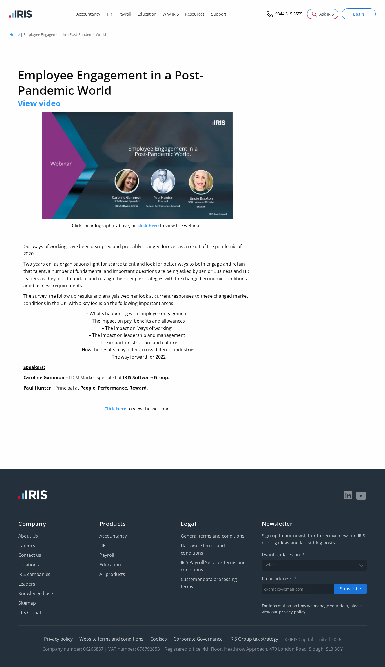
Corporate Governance (198, 639)
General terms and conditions (212, 536)
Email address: (279, 578)
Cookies (158, 639)
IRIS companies (34, 574)
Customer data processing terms (209, 583)
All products (112, 574)
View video (39, 103)
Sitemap (27, 603)
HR (102, 545)
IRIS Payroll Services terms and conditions (213, 566)
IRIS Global (29, 612)
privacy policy (292, 612)
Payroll (106, 555)
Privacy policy (58, 639)
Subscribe (350, 589)
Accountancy (113, 536)
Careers (26, 545)
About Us (28, 536)
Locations (28, 565)
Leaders (26, 584)
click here (148, 225)
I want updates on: (283, 554)
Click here (115, 409)
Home (14, 34)
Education (110, 565)
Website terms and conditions (111, 639)
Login (358, 14)
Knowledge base (35, 593)
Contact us (29, 555)
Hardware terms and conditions (203, 549)
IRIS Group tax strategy (253, 639)
